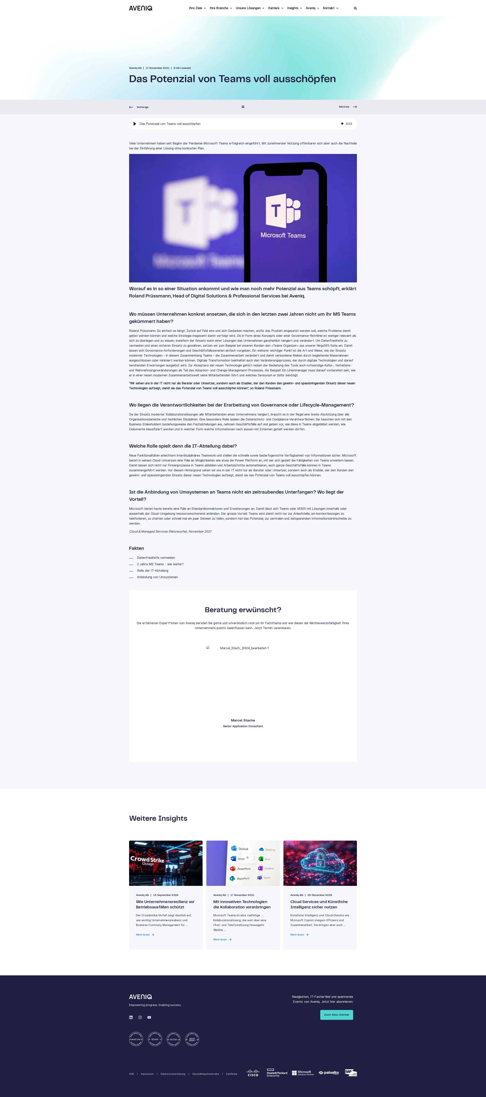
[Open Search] (355, 8)
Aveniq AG (135, 68)
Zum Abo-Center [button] (336, 1014)
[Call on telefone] (246, 695)
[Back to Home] (140, 8)
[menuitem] (205, 8)
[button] (135, 124)
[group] (243, 124)
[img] (342, 124)
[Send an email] (240, 695)
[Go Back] (243, 107)
